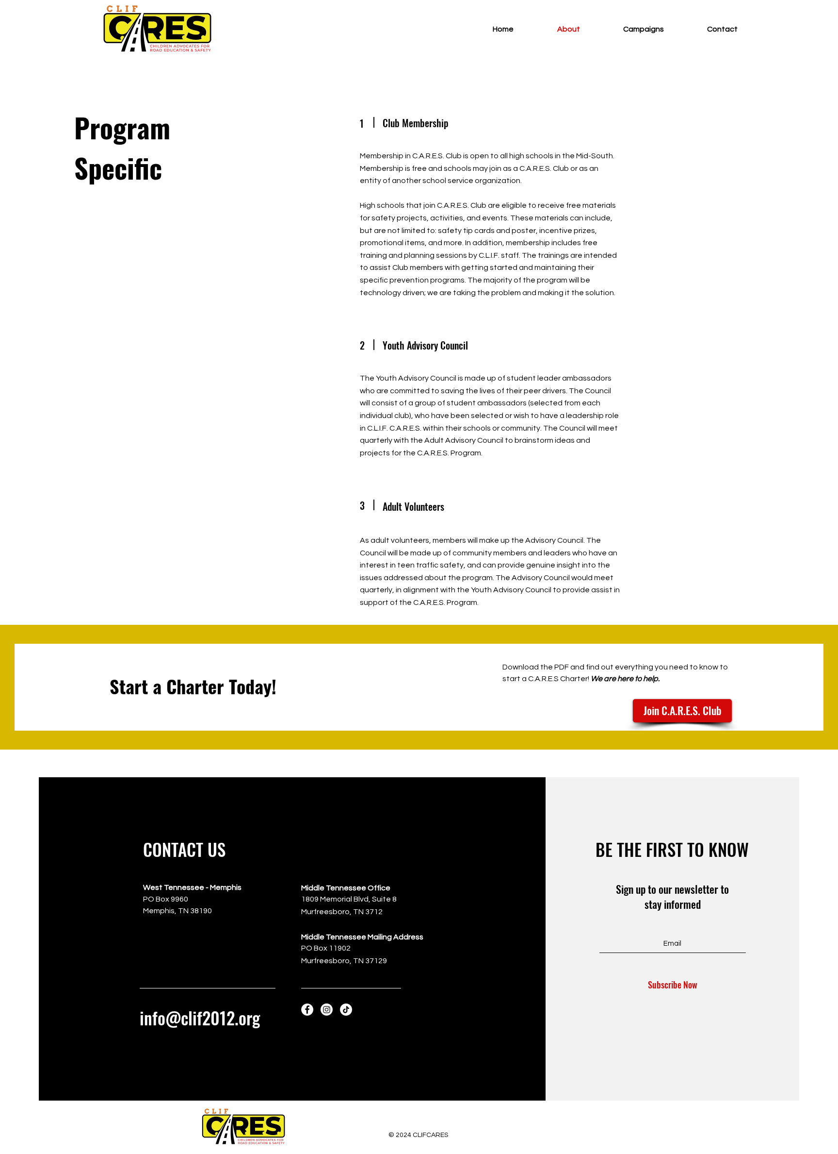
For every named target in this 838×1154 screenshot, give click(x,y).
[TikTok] (346, 1009)
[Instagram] (327, 1009)
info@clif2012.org (200, 1017)
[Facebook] (307, 1009)
